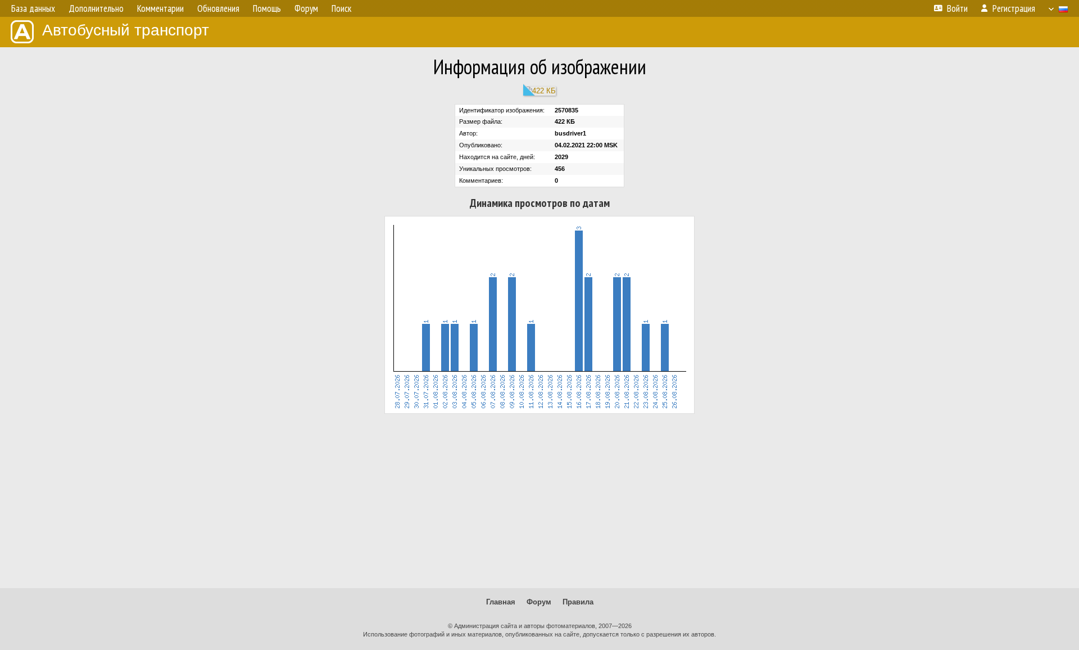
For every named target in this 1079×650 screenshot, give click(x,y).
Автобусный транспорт (125, 30)
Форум (539, 602)
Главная (500, 602)
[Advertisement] (539, 501)
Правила (578, 602)
